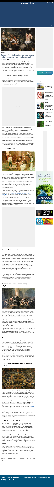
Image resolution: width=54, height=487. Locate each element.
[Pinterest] (23, 465)
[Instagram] (47, 2)
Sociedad (2, 52)
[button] (52, 25)
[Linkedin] (49, 2)
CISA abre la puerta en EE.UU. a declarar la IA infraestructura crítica (49, 115)
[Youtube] (52, 2)
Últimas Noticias (3, 0)
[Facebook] (46, 2)
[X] (14, 465)
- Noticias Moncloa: (10, 0)
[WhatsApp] (17, 465)
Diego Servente (6, 59)
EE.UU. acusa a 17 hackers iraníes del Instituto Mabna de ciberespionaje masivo (49, 124)
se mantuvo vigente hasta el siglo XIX (21, 314)
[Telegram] (20, 465)
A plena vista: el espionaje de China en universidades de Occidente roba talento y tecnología (49, 86)
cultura (32, 406)
